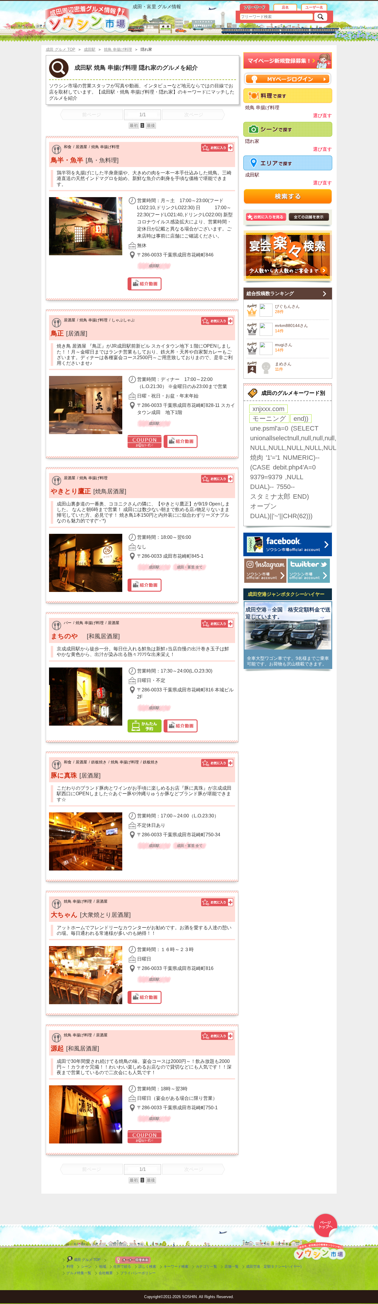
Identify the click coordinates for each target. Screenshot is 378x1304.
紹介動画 (145, 283)
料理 (70, 1266)
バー (67, 623)
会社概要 (106, 1273)
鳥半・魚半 (67, 160)
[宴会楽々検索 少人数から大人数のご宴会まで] (287, 256)
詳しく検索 (147, 1266)
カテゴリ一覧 (206, 1266)
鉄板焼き (99, 762)
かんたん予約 (145, 725)
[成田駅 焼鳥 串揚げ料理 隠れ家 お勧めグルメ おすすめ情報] (87, 18)
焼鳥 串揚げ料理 (105, 147)
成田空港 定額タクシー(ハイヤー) (274, 1266)
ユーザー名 (314, 7)
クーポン (145, 441)
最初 (134, 125)
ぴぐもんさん (287, 306)
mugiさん (283, 344)
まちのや (67, 636)
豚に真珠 (64, 775)
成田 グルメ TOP (87, 1260)
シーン (86, 1266)
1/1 (142, 114)
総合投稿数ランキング (270, 293)
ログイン (287, 78)
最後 (151, 125)
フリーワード (254, 7)
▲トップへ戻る (325, 1225)
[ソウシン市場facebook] (287, 544)
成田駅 (252, 174)
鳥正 (57, 333)
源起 (57, 1048)
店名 (285, 7)
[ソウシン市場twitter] (309, 571)
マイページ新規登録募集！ (287, 60)
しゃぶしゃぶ (123, 320)
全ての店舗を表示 (309, 217)
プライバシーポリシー (138, 1273)
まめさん (283, 363)
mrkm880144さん (291, 325)
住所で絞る (122, 1266)
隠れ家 (252, 141)
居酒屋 (81, 147)
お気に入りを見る (266, 217)
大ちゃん (64, 914)
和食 (67, 147)
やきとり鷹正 (71, 491)
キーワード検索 (176, 1266)
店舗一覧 (231, 1266)
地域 (102, 1266)
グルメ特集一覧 (78, 1273)
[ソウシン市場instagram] (265, 571)
